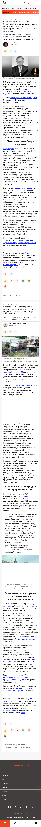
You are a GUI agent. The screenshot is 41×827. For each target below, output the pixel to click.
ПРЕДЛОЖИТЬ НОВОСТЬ (20, 765)
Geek (33, 817)
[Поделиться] (11, 51)
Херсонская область (9, 744)
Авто (27, 817)
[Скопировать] (15, 51)
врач (11, 295)
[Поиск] (33, 3)
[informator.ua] (4, 2)
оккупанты (21, 744)
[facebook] (9, 807)
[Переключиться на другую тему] (28, 3)
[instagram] (15, 807)
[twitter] (20, 807)
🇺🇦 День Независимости (21, 12)
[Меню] (38, 3)
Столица (9, 817)
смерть (5, 295)
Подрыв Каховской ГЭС (10, 747)
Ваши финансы (19, 817)
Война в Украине (25, 747)
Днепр (18, 295)
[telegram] (26, 807)
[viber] (31, 807)
